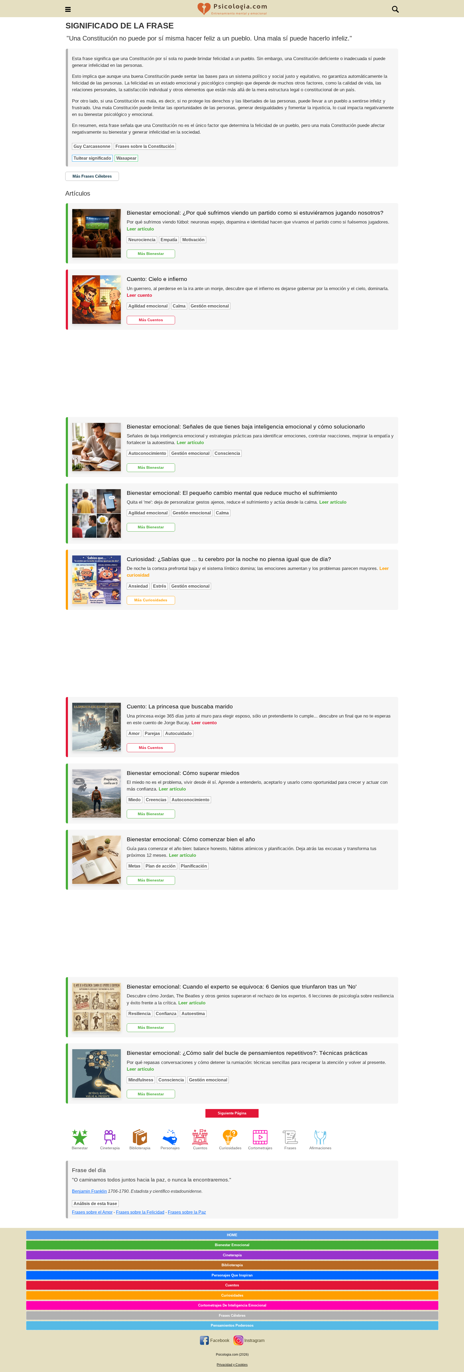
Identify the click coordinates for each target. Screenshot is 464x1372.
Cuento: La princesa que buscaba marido (180, 706)
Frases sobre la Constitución (144, 146)
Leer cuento (139, 295)
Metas (134, 866)
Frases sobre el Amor (92, 1212)
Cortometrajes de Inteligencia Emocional (232, 1305)
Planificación (194, 866)
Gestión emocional (210, 306)
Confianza (166, 1013)
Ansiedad (138, 586)
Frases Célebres (232, 1316)
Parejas (152, 733)
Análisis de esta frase (95, 1203)
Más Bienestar (151, 253)
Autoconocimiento (147, 453)
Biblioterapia (232, 1265)
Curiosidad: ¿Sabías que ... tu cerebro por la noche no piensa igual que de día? (229, 559)
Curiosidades (232, 1295)
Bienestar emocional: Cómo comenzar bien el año (191, 839)
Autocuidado (178, 733)
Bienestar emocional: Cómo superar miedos (183, 773)
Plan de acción (161, 866)
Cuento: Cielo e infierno (157, 279)
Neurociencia (141, 239)
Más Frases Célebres (92, 176)
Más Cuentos (151, 320)
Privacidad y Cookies (232, 1365)
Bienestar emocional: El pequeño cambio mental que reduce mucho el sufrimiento (232, 493)
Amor (134, 733)
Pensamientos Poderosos (232, 1325)
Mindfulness (140, 1080)
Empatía (169, 239)
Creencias (156, 799)
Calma (179, 306)
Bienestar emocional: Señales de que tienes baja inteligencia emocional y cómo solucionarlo (246, 426)
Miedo (134, 799)
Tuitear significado (92, 158)
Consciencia (227, 453)
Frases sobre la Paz (187, 1212)
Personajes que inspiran (232, 1275)
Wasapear (126, 158)
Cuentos (232, 1285)
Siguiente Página (232, 1113)
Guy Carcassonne (92, 146)
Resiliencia (139, 1013)
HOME (232, 1235)
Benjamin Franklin (89, 1191)
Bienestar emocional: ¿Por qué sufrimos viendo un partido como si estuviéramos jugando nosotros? (255, 213)
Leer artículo (140, 229)
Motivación (193, 239)
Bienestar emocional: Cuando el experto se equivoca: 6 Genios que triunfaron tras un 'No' (242, 986)
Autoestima (193, 1013)
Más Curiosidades (150, 600)
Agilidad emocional (148, 306)
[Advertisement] (232, 373)
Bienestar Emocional (232, 1245)
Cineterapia (232, 1255)
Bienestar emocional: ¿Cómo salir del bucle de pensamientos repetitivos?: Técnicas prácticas (247, 1053)
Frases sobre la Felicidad (140, 1212)
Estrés (159, 586)
